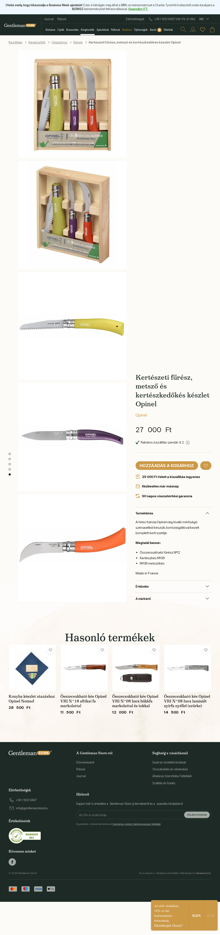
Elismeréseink (85, 762)
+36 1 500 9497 (26, 800)
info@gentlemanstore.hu (32, 808)
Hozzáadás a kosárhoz (167, 465)
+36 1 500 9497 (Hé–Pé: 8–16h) (174, 19)
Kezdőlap (15, 42)
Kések (78, 42)
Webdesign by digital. (195, 873)
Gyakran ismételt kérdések (169, 762)
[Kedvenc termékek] (202, 29)
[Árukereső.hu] (25, 835)
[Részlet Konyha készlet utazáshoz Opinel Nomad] (32, 668)
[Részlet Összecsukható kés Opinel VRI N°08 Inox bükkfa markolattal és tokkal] (136, 668)
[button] (205, 465)
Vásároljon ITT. (138, 9)
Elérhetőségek (135, 19)
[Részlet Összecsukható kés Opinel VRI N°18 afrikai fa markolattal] (84, 668)
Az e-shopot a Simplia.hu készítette (158, 873)
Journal (48, 19)
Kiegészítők (37, 42)
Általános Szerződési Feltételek (172, 776)
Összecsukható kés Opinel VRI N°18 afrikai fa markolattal (83, 701)
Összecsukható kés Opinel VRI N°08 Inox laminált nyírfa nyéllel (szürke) (187, 701)
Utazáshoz (59, 42)
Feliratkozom (197, 814)
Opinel (141, 414)
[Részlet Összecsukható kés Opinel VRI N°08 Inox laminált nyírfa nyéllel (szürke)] (187, 668)
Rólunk (61, 19)
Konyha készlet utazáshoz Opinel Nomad (32, 699)
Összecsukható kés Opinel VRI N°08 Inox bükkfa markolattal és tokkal (135, 701)
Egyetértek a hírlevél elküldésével (118, 824)
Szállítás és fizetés (163, 783)
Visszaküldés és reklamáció (170, 769)
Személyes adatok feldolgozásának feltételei (136, 824)
